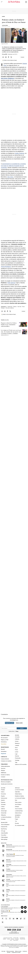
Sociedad (3, 804)
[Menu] (2, 2)
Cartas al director (5, 758)
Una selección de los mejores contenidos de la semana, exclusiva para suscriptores (15, 855)
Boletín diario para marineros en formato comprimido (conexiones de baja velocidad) (14, 870)
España (3, 796)
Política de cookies (18, 951)
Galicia (2, 791)
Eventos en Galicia (5, 774)
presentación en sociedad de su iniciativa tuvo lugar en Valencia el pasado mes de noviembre (13, 165)
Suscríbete (3, 744)
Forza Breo (3, 835)
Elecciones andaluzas (10, 307)
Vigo (16, 762)
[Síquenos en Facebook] (2, 918)
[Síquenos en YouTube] (17, 918)
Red (16, 800)
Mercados (17, 817)
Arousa (16, 741)
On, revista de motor (19, 825)
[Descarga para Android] (25, 907)
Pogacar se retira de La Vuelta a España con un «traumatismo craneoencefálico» (9, 324)
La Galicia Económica (6, 817)
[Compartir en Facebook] (8, 57)
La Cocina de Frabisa (20, 798)
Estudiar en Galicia (19, 796)
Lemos (16, 751)
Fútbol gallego (4, 837)
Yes (16, 821)
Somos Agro (4, 810)
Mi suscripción (4, 737)
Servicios (3, 768)
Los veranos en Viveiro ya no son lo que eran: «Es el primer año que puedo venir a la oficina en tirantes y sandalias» (11, 331)
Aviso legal (3, 951)
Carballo (17, 745)
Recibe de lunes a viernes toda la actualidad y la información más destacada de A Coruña (15, 880)
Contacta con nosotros (6, 761)
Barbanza (17, 743)
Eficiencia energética (6, 781)
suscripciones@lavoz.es (14, 932)
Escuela (17, 823)
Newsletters (3, 751)
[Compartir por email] (6, 57)
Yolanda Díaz (9, 306)
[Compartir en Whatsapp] (3, 57)
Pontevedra (17, 758)
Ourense (17, 756)
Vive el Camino (18, 808)
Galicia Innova (18, 812)
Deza (16, 747)
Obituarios (3, 815)
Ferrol (16, 749)
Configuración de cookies (16, 952)
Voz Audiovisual (22, 937)
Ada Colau (10, 177)
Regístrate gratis (9, 722)
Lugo (16, 754)
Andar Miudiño (4, 833)
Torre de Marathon (5, 824)
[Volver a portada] (14, 2)
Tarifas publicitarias (5, 766)
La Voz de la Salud (19, 789)
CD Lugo (3, 830)
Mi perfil (3, 749)
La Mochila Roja (19, 810)
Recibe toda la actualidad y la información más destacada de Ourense (15, 900)
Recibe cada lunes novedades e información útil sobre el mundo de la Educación (16, 860)
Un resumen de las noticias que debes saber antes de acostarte (16, 850)
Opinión (3, 800)
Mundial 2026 (4, 822)
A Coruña (17, 737)
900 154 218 (14, 929)
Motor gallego (4, 839)
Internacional (4, 798)
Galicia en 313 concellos (20, 764)
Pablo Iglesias (11, 282)
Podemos (15, 306)
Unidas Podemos (19, 153)
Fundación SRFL (16, 937)
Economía (3, 793)
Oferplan (3, 770)
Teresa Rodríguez (6, 266)
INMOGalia (3, 772)
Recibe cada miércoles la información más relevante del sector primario (16, 865)
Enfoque (17, 806)
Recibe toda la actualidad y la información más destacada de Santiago (15, 890)
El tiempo (3, 819)
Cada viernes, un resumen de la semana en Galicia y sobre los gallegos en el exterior (16, 875)
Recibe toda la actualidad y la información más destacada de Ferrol (15, 885)
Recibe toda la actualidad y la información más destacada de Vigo (15, 895)
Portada (3, 789)
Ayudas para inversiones (6, 784)
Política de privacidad (10, 951)
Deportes (3, 802)
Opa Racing (4, 828)
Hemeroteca (4, 741)
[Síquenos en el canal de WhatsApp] (24, 918)
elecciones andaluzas (7, 78)
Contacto (3, 776)
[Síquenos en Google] (2, 922)
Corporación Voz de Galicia (7, 937)
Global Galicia (18, 793)
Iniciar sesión (19, 722)
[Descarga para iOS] (22, 907)
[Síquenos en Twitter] (6, 918)
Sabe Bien (17, 791)
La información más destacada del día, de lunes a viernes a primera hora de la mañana (15, 845)
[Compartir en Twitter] (11, 57)
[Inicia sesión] (26, 2)
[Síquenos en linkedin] (13, 918)
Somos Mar (3, 812)
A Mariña (17, 739)
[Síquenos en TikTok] (20, 918)
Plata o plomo (18, 802)
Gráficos (3, 808)
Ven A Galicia (18, 804)
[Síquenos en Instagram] (9, 918)
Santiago (17, 760)
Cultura (2, 806)
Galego (16, 731)
